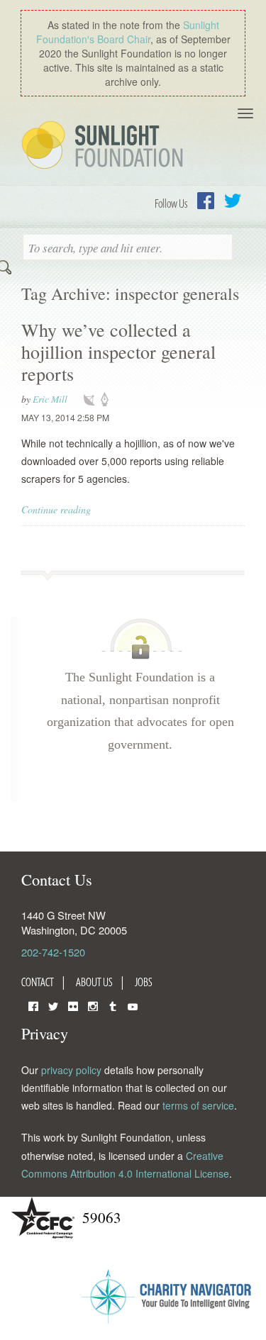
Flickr (73, 1005)
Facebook (205, 200)
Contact (37, 982)
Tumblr (113, 1005)
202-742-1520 (53, 951)
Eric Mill (50, 399)
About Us (94, 982)
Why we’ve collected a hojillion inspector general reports (118, 352)
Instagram (93, 1005)
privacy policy (71, 1070)
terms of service (198, 1105)
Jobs (144, 982)
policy (109, 399)
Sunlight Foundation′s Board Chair (127, 32)
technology (92, 399)
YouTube (133, 1005)
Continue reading (56, 509)
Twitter (232, 200)
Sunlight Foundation (105, 146)
